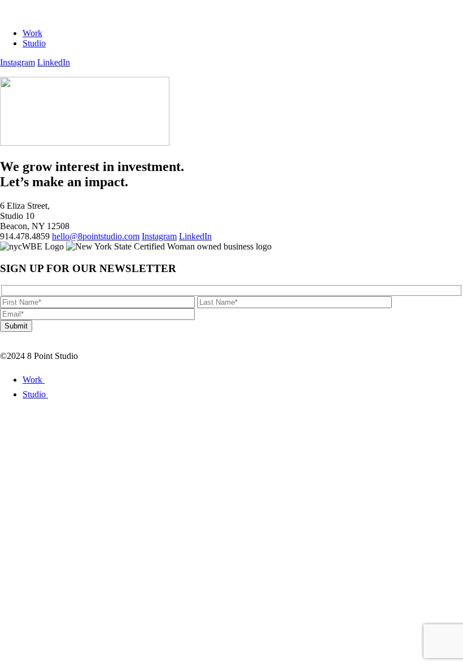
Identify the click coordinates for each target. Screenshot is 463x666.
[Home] (40, 14)
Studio (34, 43)
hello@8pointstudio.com (95, 236)
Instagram (17, 62)
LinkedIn (53, 62)
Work (32, 33)
